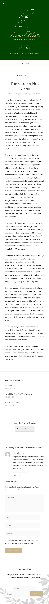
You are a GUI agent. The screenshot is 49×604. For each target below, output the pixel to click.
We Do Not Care (12, 402)
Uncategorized (24, 76)
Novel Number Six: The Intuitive (18, 394)
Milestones (9, 385)
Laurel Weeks (24, 35)
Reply (16, 475)
